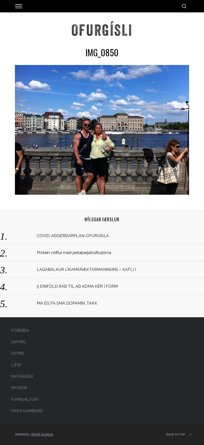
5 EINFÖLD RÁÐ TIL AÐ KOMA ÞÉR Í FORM (77, 286)
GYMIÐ (17, 353)
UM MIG (18, 342)
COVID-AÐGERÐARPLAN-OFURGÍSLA (73, 235)
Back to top (175, 434)
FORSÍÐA (20, 330)
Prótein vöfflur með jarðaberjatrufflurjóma (74, 252)
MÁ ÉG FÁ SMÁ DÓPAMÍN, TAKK (67, 303)
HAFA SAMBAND (27, 411)
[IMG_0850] (102, 193)
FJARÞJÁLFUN (24, 399)
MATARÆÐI (22, 376)
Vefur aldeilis (42, 434)
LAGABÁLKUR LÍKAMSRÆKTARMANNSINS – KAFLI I (86, 269)
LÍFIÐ (16, 365)
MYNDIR (19, 387)
